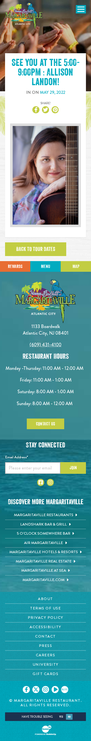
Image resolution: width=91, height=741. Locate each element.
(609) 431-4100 (45, 344)
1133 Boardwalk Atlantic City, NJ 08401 (46, 329)
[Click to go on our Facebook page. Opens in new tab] (26, 689)
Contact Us (45, 424)
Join (73, 467)
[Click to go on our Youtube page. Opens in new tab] (55, 689)
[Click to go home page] (24, 16)
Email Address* (16, 457)
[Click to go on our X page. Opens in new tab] (35, 689)
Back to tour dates (35, 249)
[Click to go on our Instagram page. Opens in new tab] (45, 689)
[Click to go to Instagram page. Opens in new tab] (50, 482)
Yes (61, 716)
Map (76, 266)
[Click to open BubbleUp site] (45, 730)
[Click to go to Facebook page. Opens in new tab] (40, 482)
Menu (45, 266)
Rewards (15, 266)
